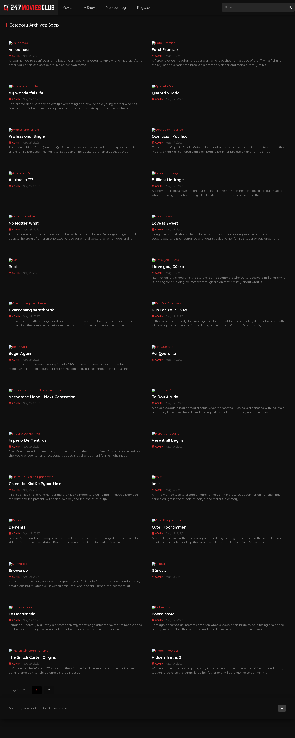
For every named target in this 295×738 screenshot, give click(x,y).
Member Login (117, 7)
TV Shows (89, 7)
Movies (67, 7)
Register (143, 7)
